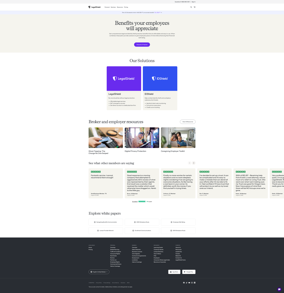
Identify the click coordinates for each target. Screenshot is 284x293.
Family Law (113, 260)
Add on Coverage (115, 266)
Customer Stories (158, 249)
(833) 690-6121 (185, 2)
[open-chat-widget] (279, 289)
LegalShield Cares (181, 260)
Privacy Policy (99, 282)
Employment (135, 258)
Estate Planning (114, 249)
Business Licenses (137, 251)
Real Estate (113, 255)
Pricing (126, 7)
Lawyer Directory (158, 251)
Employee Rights (115, 262)
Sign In (193, 2)
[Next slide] (193, 163)
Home (90, 247)
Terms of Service (115, 282)
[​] (184, 283)
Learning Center (158, 247)
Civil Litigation (136, 253)
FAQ (155, 255)
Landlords (135, 260)
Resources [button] (120, 7)
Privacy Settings (107, 282)
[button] (99, 272)
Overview (112, 247)
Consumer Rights (115, 253)
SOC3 (128, 282)
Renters (112, 258)
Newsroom (179, 249)
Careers (178, 253)
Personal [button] (107, 7)
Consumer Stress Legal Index (162, 260)
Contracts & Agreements (139, 255)
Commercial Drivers (115, 264)
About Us (178, 247)
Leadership (179, 251)
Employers (157, 258)
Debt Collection (136, 249)
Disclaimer (123, 282)
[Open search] (191, 7)
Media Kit (178, 255)
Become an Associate (160, 262)
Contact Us (179, 258)
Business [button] (113, 7)
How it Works (157, 253)
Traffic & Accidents (115, 251)
